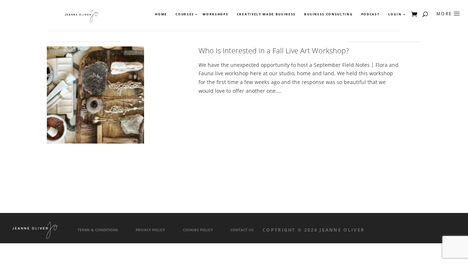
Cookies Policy (198, 230)
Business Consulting (328, 14)
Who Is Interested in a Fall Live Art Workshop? (274, 51)
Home (161, 14)
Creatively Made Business (266, 14)
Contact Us (242, 230)
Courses (184, 14)
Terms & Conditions (98, 230)
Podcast (370, 14)
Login (394, 14)
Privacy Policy (150, 230)
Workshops (215, 14)
